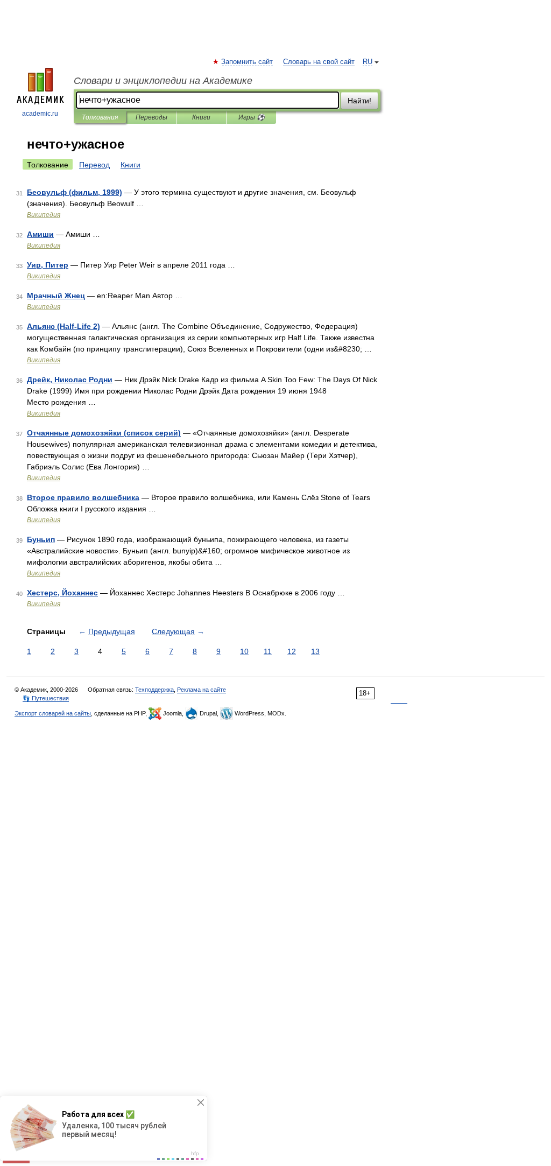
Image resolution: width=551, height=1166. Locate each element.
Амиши (40, 234)
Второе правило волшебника (83, 497)
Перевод (94, 164)
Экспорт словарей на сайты (53, 713)
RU (367, 62)
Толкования (100, 117)
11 (268, 651)
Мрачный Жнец (56, 295)
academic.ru (40, 113)
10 (244, 651)
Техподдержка (154, 689)
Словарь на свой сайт (319, 62)
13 (315, 651)
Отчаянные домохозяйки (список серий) (104, 433)
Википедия (43, 215)
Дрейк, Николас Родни (69, 379)
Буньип (41, 539)
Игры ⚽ (251, 117)
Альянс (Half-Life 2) (63, 326)
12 (291, 651)
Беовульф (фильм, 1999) (74, 192)
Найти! (359, 100)
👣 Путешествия (46, 698)
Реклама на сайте (201, 689)
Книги (201, 117)
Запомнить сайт (247, 62)
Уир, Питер (47, 265)
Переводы (151, 117)
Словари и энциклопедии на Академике (163, 80)
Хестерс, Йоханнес (62, 592)
